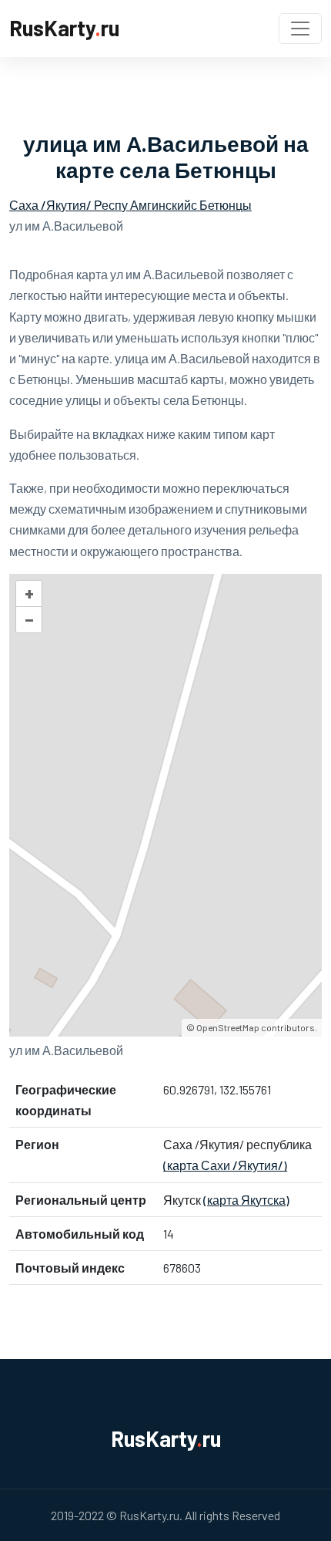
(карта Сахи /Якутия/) (225, 1165)
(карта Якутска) (246, 1199)
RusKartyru (64, 28)
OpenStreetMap (227, 1027)
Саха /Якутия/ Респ (65, 204)
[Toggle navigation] (300, 28)
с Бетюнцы (221, 204)
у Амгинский (156, 204)
